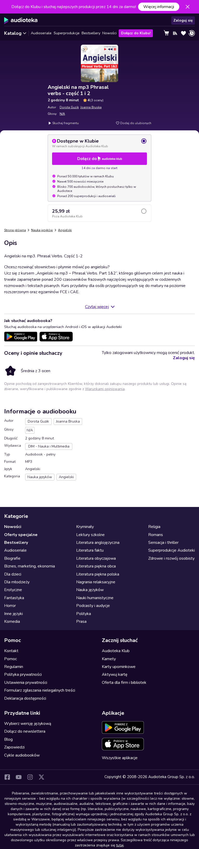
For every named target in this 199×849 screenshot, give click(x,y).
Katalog (13, 33)
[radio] (99, 143)
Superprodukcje (67, 33)
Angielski (65, 230)
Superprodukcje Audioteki (171, 550)
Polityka (83, 614)
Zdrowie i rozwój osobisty (171, 558)
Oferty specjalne (21, 535)
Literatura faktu (90, 550)
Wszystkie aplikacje (120, 758)
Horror (10, 606)
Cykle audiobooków (22, 755)
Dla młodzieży (17, 582)
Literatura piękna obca (96, 566)
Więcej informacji (158, 7)
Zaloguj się (183, 20)
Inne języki (13, 614)
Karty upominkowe (119, 667)
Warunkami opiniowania (105, 388)
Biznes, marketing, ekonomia (29, 566)
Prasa (81, 621)
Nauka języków (42, 230)
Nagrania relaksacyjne (95, 582)
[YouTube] (19, 777)
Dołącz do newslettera (24, 731)
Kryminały (85, 527)
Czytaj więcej (97, 306)
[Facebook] (7, 777)
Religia (154, 527)
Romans (155, 535)
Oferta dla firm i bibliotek (124, 682)
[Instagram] (30, 777)
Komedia (12, 621)
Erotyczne (13, 590)
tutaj (120, 845)
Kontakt (11, 651)
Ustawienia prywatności (25, 682)
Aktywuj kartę (114, 674)
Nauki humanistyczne (94, 598)
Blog (8, 739)
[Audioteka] (21, 21)
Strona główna (15, 230)
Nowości (109, 33)
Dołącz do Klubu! (136, 33)
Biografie (12, 558)
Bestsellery (91, 33)
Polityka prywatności (23, 674)
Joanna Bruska (91, 107)
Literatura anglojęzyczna (97, 542)
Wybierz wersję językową (27, 723)
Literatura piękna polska (97, 574)
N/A (62, 114)
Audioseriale (41, 33)
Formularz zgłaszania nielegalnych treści (39, 690)
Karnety (109, 659)
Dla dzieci (12, 574)
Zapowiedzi (14, 747)
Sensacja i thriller (163, 542)
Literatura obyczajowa (96, 558)
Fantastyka (14, 598)
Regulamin (13, 667)
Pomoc (10, 659)
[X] (41, 777)
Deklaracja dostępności (25, 698)
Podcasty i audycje (93, 606)
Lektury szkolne (90, 535)
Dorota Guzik (69, 107)
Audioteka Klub (116, 651)
